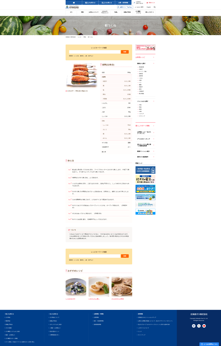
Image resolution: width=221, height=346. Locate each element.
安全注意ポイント (54, 331)
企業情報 (96, 317)
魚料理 (141, 76)
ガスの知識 (8, 328)
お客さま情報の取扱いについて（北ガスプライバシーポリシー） (155, 321)
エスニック (142, 116)
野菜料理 (141, 67)
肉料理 (141, 73)
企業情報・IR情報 (99, 314)
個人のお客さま (9, 314)
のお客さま (90, 3)
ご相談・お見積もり (55, 328)
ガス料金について (54, 317)
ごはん (141, 78)
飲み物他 (141, 93)
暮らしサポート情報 (143, 126)
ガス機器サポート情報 (11, 338)
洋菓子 (141, 69)
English (149, 7)
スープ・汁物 (142, 71)
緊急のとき (152, 2)
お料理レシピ (140, 57)
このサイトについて (143, 328)
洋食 (140, 105)
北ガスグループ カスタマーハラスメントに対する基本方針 (154, 324)
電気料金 (7, 321)
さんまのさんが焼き (118, 299)
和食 (140, 107)
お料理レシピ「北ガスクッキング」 (144, 132)
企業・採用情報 (123, 2)
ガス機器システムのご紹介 (12, 331)
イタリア (141, 113)
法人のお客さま (54, 314)
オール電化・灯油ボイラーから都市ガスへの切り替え (19, 342)
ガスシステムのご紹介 (56, 324)
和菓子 (141, 87)
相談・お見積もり (10, 335)
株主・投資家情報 (99, 321)
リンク (140, 331)
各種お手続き (9, 324)
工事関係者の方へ (54, 335)
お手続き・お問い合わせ (139, 2)
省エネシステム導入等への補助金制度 (144, 145)
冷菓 (140, 80)
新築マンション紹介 (143, 151)
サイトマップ (141, 335)
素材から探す (141, 63)
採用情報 (140, 314)
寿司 (140, 89)
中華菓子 (141, 91)
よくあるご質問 (139, 7)
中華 (140, 111)
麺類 (140, 84)
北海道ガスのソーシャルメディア (147, 317)
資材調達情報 (97, 324)
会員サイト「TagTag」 (126, 7)
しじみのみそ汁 (70, 299)
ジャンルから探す (142, 101)
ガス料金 (7, 317)
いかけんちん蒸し (94, 299)
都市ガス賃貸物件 (142, 157)
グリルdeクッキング (143, 139)
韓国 (140, 109)
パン (140, 82)
